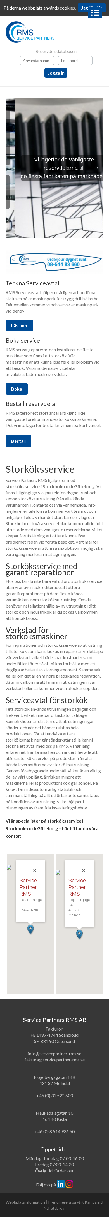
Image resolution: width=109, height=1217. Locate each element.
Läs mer (19, 325)
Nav (95, 12)
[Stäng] (35, 870)
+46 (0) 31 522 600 (54, 1095)
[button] (12, 168)
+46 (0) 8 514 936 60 (55, 1131)
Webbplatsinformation (25, 1202)
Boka (16, 388)
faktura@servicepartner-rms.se (55, 1059)
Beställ (18, 441)
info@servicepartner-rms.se (54, 1053)
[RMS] (54, 32)
